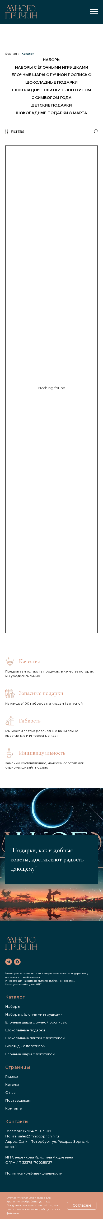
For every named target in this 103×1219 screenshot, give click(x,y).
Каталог (28, 54)
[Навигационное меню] (94, 11)
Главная (11, 54)
